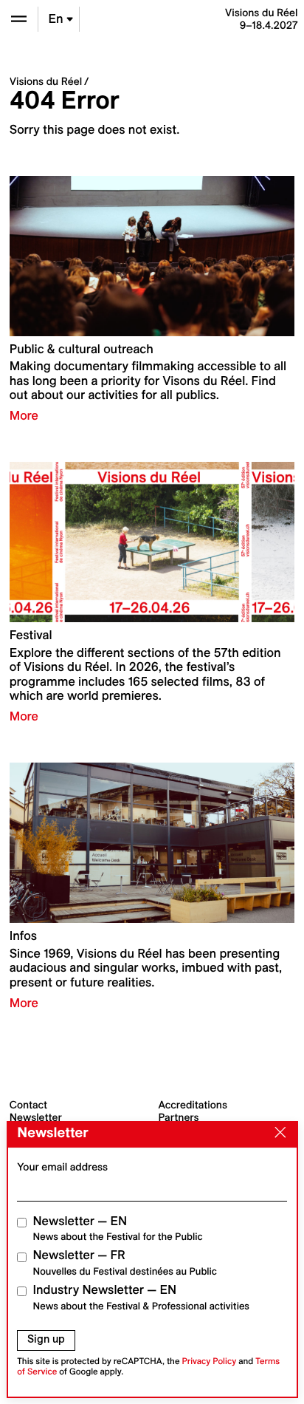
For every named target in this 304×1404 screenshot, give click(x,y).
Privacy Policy (209, 1361)
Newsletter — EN (118, 1228)
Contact (28, 1105)
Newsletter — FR (125, 1262)
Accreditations (193, 1105)
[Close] (276, 1133)
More (24, 416)
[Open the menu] (19, 19)
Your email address (62, 1167)
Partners (179, 1117)
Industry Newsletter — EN (141, 1297)
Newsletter (36, 1117)
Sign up (46, 1339)
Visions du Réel (46, 81)
